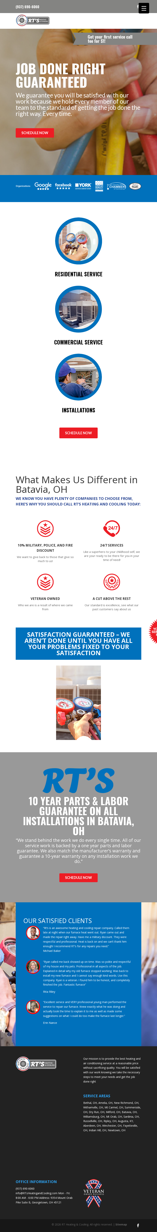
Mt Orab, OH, (114, 1116)
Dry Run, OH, (97, 1112)
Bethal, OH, (90, 1103)
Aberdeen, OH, (92, 1125)
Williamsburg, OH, (94, 1116)
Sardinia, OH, (131, 1116)
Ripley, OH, (110, 1121)
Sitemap (121, 1224)
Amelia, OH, (105, 1103)
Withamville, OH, (93, 1107)
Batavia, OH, (129, 1112)
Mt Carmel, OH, (114, 1107)
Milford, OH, (113, 1112)
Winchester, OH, (112, 1125)
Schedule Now (34, 133)
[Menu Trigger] (144, 8)
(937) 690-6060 (27, 6)
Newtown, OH (116, 1130)
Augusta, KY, (126, 1121)
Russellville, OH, (93, 1121)
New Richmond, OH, (126, 1103)
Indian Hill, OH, (98, 1130)
